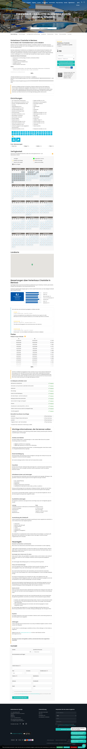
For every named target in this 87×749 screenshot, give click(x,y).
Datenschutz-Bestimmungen (61, 740)
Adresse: (14, 681)
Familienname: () (44, 670)
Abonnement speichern (66, 729)
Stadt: (13, 686)
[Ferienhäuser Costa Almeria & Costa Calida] (9, 7)
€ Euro (77, 5)
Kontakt (69, 34)
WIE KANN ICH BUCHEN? (43, 712)
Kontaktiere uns (42, 715)
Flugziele (29, 2)
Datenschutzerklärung (35, 693)
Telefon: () (14, 676)
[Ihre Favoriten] (84, 2)
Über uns (40, 713)
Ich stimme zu (59, 747)
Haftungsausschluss (23, 693)
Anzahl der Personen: (37, 649)
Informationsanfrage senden (20, 697)
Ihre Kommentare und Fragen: (18, 654)
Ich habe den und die (67, 725)
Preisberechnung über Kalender (66, 62)
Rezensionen (50, 34)
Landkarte (43, 34)
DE (78, 2)
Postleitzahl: (35, 681)
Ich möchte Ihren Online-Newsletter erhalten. (23, 691)
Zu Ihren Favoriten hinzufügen (66, 64)
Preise (56, 34)
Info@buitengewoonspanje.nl (18, 720)
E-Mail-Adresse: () (16, 665)
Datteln (13, 649)
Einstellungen (66, 747)
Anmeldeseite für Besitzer (44, 717)
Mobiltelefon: (36, 676)
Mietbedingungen (50, 740)
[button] (32, 265)
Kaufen (39, 2)
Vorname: (28, 670)
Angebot (34, 2)
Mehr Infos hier (81, 747)
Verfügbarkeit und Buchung (33, 34)
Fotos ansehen (44, 28)
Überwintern (45, 2)
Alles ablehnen (74, 747)
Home (23, 2)
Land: (34, 686)
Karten (65, 2)
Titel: (13, 670)
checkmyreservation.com (25, 632)
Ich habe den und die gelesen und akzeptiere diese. (32, 693)
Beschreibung (14, 34)
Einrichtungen (22, 34)
